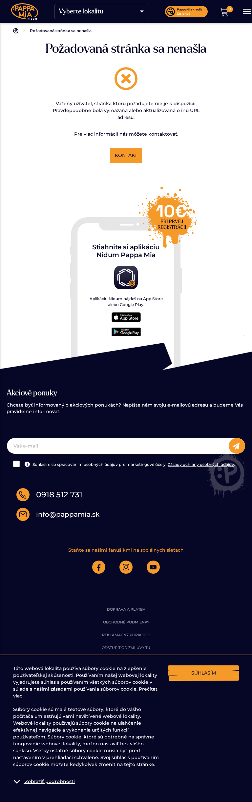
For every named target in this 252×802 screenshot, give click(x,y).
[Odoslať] (237, 446)
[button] (224, 11)
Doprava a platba (126, 609)
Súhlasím (203, 673)
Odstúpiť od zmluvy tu (126, 647)
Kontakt (126, 155)
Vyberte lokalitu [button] (81, 11)
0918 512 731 (59, 494)
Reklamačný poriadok (126, 635)
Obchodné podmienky (126, 622)
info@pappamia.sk (67, 514)
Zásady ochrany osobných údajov (201, 464)
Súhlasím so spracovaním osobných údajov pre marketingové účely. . (133, 464)
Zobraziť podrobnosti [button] (50, 781)
